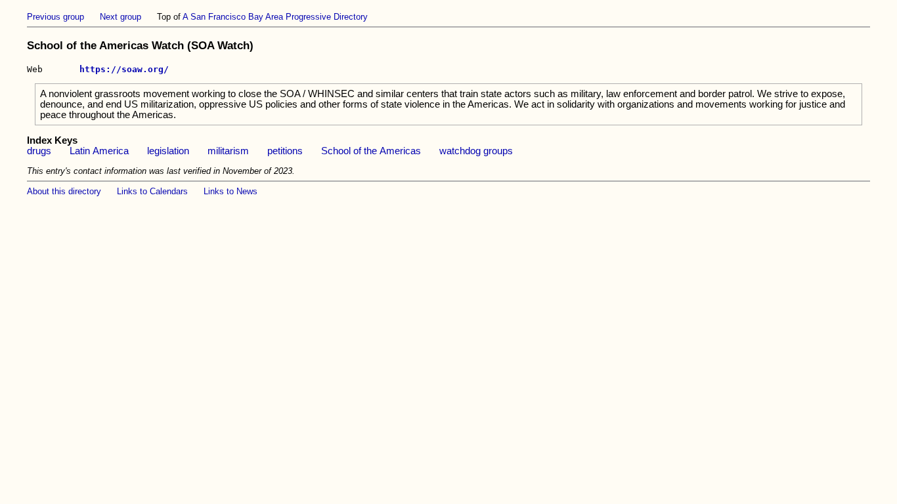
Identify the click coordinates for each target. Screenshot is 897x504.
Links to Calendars (152, 191)
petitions (285, 151)
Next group (120, 17)
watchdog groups (476, 151)
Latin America (99, 151)
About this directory (64, 191)
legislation (168, 151)
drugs (39, 151)
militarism (228, 151)
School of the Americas (371, 151)
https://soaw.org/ (124, 69)
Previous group (55, 17)
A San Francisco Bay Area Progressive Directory (275, 17)
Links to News (230, 191)
